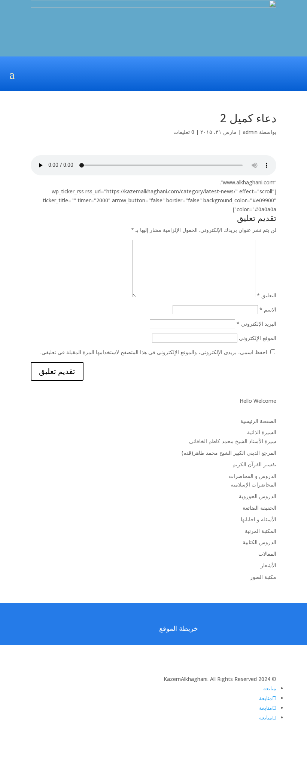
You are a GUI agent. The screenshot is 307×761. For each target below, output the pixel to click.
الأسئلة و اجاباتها (258, 519)
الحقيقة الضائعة (259, 507)
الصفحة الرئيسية (258, 420)
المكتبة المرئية (260, 530)
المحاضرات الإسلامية (253, 484)
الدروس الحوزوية (257, 496)
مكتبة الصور (263, 576)
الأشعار (268, 565)
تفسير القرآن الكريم (254, 464)
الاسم (267, 309)
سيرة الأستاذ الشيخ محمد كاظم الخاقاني (232, 441)
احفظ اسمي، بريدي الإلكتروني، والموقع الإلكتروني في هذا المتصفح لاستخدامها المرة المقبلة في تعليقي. (153, 352)
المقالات (267, 553)
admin (250, 131)
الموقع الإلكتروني (257, 337)
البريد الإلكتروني (256, 323)
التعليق (266, 295)
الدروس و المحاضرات (252, 475)
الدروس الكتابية (259, 542)
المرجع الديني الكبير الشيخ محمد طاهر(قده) (229, 452)
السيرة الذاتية (261, 432)
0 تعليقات (183, 131)
